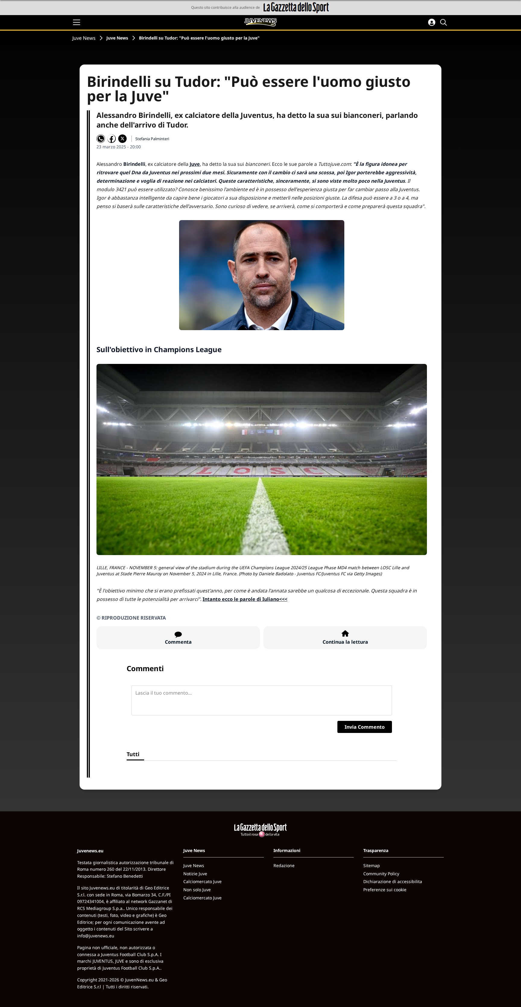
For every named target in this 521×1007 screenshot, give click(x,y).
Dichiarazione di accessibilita (392, 881)
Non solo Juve (197, 889)
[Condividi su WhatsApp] (100, 138)
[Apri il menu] (76, 22)
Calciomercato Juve (202, 881)
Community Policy (381, 873)
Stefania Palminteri (152, 138)
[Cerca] (444, 22)
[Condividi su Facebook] (111, 138)
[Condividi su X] (122, 138)
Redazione (284, 865)
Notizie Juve (195, 873)
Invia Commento (365, 727)
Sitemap (371, 865)
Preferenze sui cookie (384, 889)
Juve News (84, 38)
